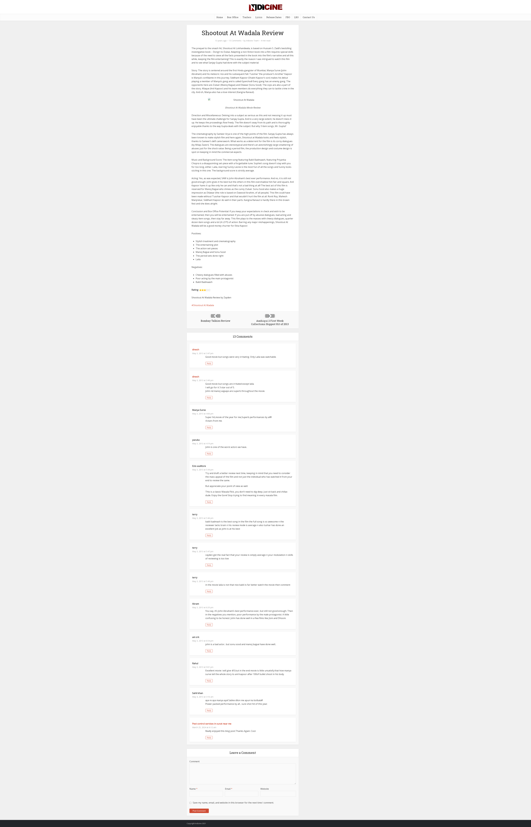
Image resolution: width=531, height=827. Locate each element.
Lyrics (258, 17)
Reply (209, 363)
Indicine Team (252, 40)
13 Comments (235, 40)
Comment (194, 761)
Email (228, 788)
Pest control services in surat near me (211, 723)
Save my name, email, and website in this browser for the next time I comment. (233, 802)
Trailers (247, 17)
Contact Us (309, 17)
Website (264, 788)
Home (219, 17)
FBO (288, 17)
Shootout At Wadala (203, 305)
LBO (296, 17)
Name (193, 788)
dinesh (195, 349)
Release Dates (273, 17)
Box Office (232, 17)
